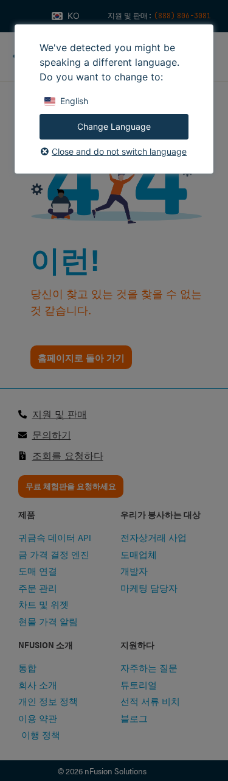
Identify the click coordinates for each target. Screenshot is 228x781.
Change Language (114, 126)
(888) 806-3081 (182, 16)
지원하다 (137, 644)
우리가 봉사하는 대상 (160, 514)
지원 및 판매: (131, 16)
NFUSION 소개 (45, 644)
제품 (26, 514)
